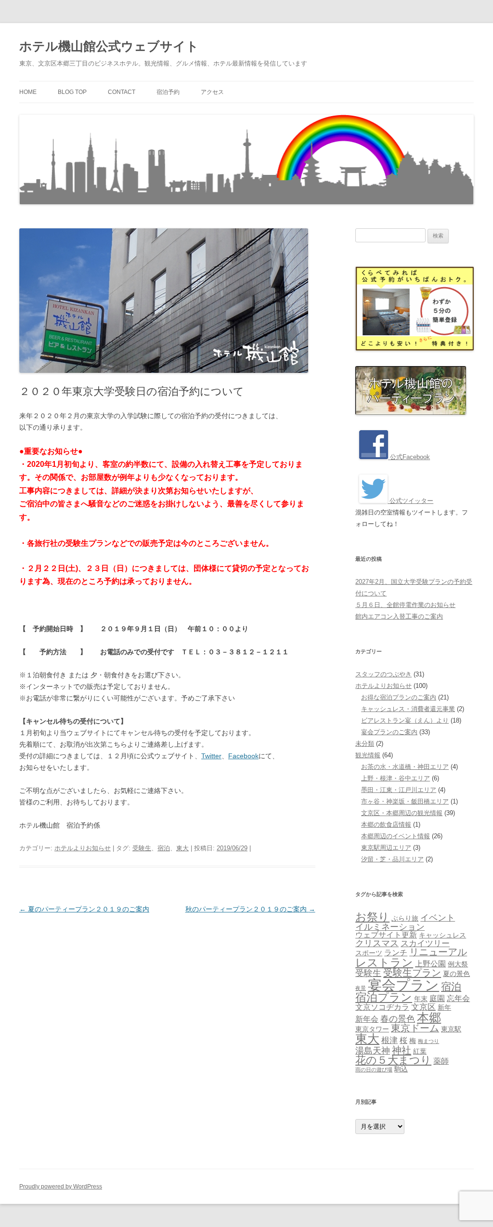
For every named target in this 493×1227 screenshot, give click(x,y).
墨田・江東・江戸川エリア (398, 789)
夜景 (360, 988)
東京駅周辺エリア (386, 847)
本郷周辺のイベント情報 (395, 836)
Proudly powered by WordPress (60, 1186)
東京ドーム (415, 1028)
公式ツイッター (410, 500)
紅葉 (420, 1051)
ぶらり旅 (404, 918)
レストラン (384, 962)
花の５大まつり (393, 1060)
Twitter (211, 756)
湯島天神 (372, 1050)
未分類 (364, 743)
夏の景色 (456, 973)
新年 (444, 1007)
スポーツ (368, 953)
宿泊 (163, 848)
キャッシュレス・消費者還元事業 (408, 708)
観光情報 (367, 755)
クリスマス (377, 943)
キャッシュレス (442, 935)
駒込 (401, 1069)
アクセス (212, 92)
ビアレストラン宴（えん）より (405, 720)
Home (28, 92)
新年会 (366, 1019)
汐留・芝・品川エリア (392, 859)
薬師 (441, 1061)
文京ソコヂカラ (382, 1007)
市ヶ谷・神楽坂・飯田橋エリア (405, 801)
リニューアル (438, 952)
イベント (437, 917)
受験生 (141, 848)
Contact (121, 92)
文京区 (423, 1007)
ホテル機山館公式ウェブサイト (109, 46)
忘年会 (458, 998)
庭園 (437, 998)
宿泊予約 (168, 92)
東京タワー (372, 1029)
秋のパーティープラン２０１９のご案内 (250, 909)
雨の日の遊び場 (373, 1069)
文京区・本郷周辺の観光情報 (401, 813)
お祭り (372, 916)
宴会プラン (403, 985)
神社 (401, 1050)
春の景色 (397, 1019)
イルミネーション (390, 927)
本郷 (429, 1017)
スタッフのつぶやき (383, 674)
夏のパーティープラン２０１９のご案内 (84, 909)
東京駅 (451, 1029)
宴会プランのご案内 (389, 732)
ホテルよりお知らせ (82, 848)
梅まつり (428, 1041)
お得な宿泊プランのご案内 (398, 697)
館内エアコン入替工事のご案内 (399, 616)
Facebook (243, 756)
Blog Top (72, 92)
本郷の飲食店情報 (386, 824)
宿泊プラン (383, 997)
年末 (421, 999)
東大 (182, 848)
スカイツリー (425, 943)
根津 (389, 1040)
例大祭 (458, 964)
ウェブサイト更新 (386, 935)
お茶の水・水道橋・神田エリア (405, 766)
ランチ (395, 953)
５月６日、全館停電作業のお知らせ (405, 604)
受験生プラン (412, 972)
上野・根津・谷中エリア (395, 778)
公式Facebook (409, 457)
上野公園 (430, 964)
